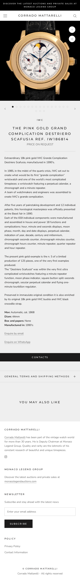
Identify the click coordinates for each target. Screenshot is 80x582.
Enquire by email (14, 333)
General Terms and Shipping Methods (37, 376)
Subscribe (18, 523)
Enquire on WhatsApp (17, 342)
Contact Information (16, 552)
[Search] (75, 15)
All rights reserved (52, 573)
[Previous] (5, 109)
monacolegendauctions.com (20, 481)
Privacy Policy (12, 546)
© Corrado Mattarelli (40, 568)
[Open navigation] (5, 15)
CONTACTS (40, 357)
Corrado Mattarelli (14, 437)
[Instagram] (5, 456)
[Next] (75, 109)
